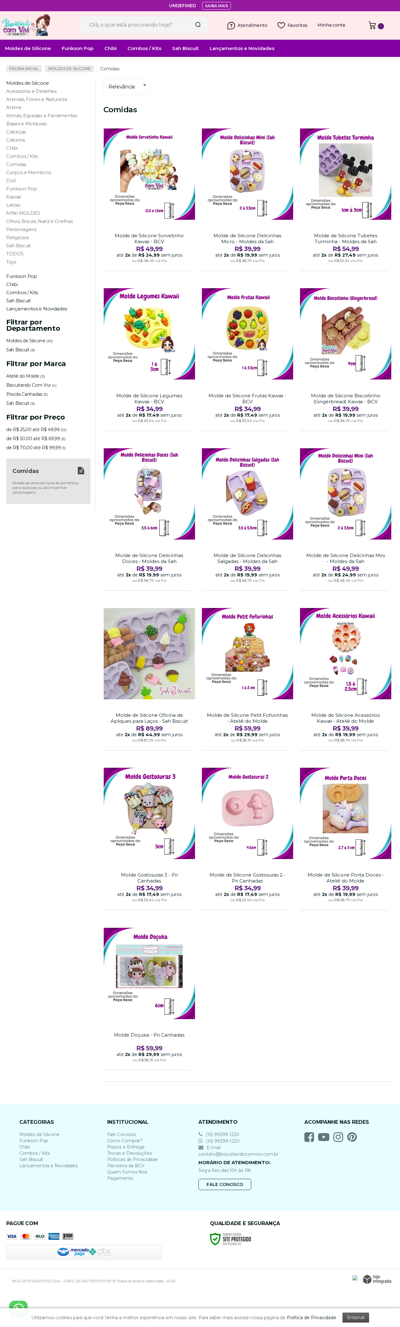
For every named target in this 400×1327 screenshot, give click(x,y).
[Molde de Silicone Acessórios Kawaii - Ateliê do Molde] (345, 675)
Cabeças (16, 132)
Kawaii (13, 197)
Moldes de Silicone (69, 68)
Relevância (121, 87)
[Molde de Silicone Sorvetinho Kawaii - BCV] (149, 195)
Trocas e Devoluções (129, 1153)
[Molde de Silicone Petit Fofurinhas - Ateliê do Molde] (247, 675)
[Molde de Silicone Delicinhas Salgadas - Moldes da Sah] (247, 515)
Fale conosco (225, 1184)
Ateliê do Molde (25, 376)
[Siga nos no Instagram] (339, 1137)
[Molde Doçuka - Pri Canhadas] (149, 994)
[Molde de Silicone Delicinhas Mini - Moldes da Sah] (345, 515)
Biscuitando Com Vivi (31, 385)
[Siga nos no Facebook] (310, 1137)
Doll (11, 180)
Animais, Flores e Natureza (36, 99)
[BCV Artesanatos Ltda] (37, 25)
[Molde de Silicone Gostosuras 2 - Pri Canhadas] (247, 835)
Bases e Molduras (26, 124)
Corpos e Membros (28, 172)
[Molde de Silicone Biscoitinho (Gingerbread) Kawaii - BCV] (345, 355)
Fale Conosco (121, 1134)
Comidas (16, 164)
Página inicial (24, 68)
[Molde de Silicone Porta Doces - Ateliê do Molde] (345, 835)
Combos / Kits (22, 156)
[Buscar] (196, 25)
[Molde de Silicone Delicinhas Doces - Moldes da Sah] (149, 515)
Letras (13, 205)
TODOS (15, 254)
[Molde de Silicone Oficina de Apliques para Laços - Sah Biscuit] (149, 675)
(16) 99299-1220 (221, 1134)
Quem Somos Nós (127, 1172)
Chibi (12, 148)
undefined (182, 5)
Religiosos (17, 237)
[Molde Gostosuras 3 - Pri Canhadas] (149, 835)
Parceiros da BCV (125, 1166)
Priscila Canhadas (27, 394)
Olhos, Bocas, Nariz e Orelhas (39, 221)
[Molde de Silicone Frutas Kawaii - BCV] (247, 355)
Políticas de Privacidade (132, 1159)
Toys (11, 262)
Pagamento (120, 1178)
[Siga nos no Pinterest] (353, 1137)
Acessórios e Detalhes (31, 91)
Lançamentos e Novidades (48, 1166)
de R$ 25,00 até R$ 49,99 (36, 429)
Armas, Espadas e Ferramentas (41, 115)
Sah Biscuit (18, 246)
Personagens (21, 229)
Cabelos (15, 140)
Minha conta (331, 25)
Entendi (355, 1317)
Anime (14, 107)
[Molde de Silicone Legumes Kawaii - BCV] (149, 355)
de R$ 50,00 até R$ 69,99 (36, 438)
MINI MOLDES (23, 213)
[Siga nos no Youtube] (325, 1137)
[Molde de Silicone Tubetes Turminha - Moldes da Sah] (345, 195)
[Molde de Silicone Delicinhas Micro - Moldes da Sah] (247, 195)
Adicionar (160, 264)
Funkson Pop (21, 189)
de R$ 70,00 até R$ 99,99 (36, 447)
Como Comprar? (125, 1141)
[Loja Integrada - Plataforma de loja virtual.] (377, 1279)
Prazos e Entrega (125, 1147)
